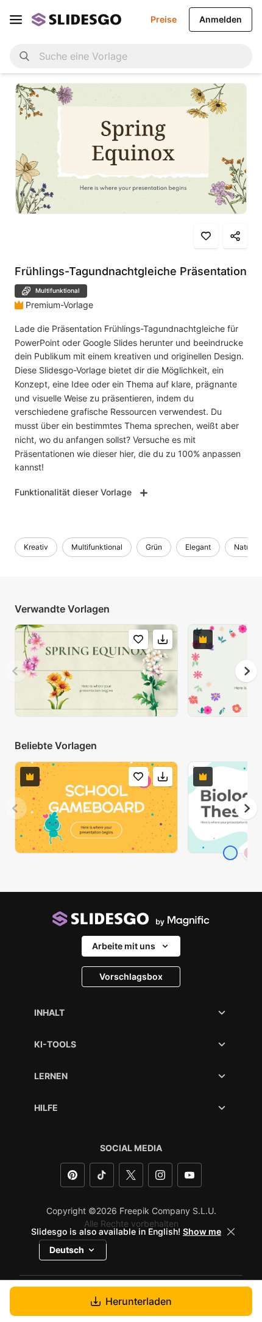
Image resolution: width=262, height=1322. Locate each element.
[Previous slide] (16, 671)
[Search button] (24, 56)
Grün (154, 546)
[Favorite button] (206, 236)
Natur (243, 546)
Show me (202, 1232)
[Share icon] (235, 236)
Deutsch (66, 1250)
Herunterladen (138, 1301)
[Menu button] (16, 19)
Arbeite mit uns (123, 946)
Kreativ (36, 546)
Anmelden (220, 19)
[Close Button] (231, 1231)
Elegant (198, 546)
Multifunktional (96, 546)
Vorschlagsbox (131, 976)
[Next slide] (246, 671)
